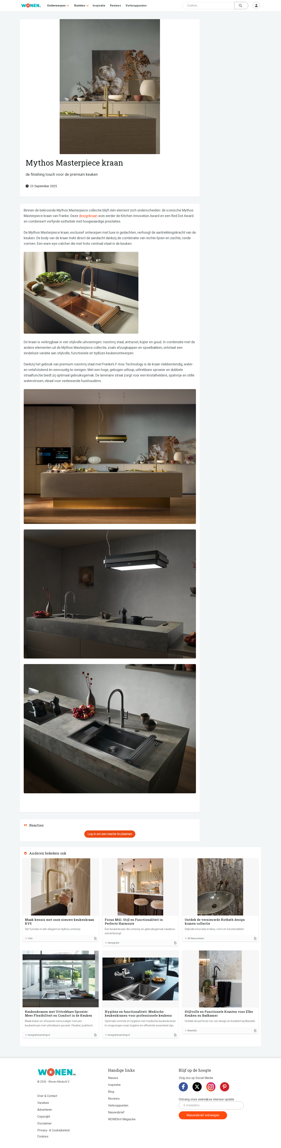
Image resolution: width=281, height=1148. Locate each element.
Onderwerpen (56, 5)
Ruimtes (79, 5)
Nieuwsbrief (116, 1112)
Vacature (43, 1103)
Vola (30, 938)
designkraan (88, 216)
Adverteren (44, 1109)
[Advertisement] (232, 47)
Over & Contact (47, 1096)
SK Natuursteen (196, 938)
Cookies (42, 1136)
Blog (111, 1092)
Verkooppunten (136, 5)
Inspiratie (99, 5)
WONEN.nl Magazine (122, 1119)
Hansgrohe (113, 942)
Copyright (43, 1116)
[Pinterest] (224, 1086)
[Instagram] (210, 1086)
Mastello (192, 1030)
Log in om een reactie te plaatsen (110, 834)
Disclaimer (44, 1123)
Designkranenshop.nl (39, 1035)
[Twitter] (197, 1086)
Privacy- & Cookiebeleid (53, 1130)
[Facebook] (183, 1086)
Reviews (115, 5)
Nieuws (113, 1078)
